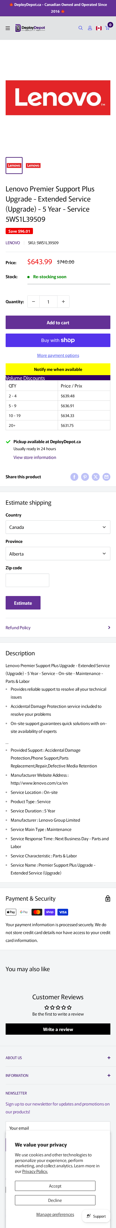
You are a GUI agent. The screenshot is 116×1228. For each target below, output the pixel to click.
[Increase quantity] (63, 301)
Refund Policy (18, 627)
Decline (55, 1200)
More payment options (58, 355)
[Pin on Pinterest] (85, 476)
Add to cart (58, 322)
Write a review (58, 1029)
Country (13, 515)
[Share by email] (106, 476)
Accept (55, 1186)
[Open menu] (8, 28)
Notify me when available (58, 369)
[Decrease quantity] (33, 301)
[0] (107, 28)
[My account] (90, 28)
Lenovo (13, 242)
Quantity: (15, 301)
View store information (35, 457)
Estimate (23, 602)
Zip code (14, 567)
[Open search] (81, 28)
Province (14, 541)
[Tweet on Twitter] (96, 476)
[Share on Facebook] (74, 476)
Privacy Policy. (35, 1171)
